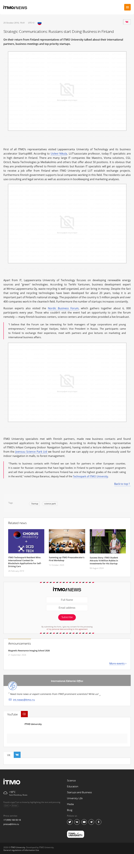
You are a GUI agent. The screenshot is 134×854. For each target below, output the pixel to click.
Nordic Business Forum (63, 308)
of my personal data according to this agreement (67, 629)
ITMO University (33, 724)
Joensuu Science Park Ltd (31, 451)
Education (72, 786)
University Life (75, 798)
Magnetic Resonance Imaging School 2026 (29, 650)
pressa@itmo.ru (11, 824)
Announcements (19, 644)
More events (117, 663)
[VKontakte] (126, 21)
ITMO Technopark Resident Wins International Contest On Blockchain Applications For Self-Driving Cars (24, 562)
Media (70, 804)
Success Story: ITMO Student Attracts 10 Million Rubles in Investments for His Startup (104, 560)
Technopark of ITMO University (90, 476)
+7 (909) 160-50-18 (12, 819)
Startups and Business (79, 792)
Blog (69, 810)
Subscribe (67, 617)
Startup (34, 503)
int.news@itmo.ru (24, 700)
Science (71, 780)
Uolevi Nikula (59, 153)
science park (50, 503)
